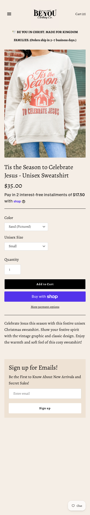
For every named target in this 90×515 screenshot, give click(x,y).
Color (8, 217)
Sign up (45, 408)
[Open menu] (9, 14)
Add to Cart (45, 284)
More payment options (45, 307)
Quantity (11, 259)
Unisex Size (13, 237)
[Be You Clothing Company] (45, 14)
